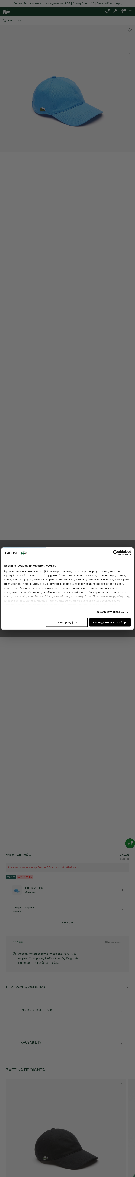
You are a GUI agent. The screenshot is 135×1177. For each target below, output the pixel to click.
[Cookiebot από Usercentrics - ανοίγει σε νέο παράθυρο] (115, 552)
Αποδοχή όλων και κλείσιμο (110, 622)
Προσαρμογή (65, 622)
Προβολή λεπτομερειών (109, 611)
